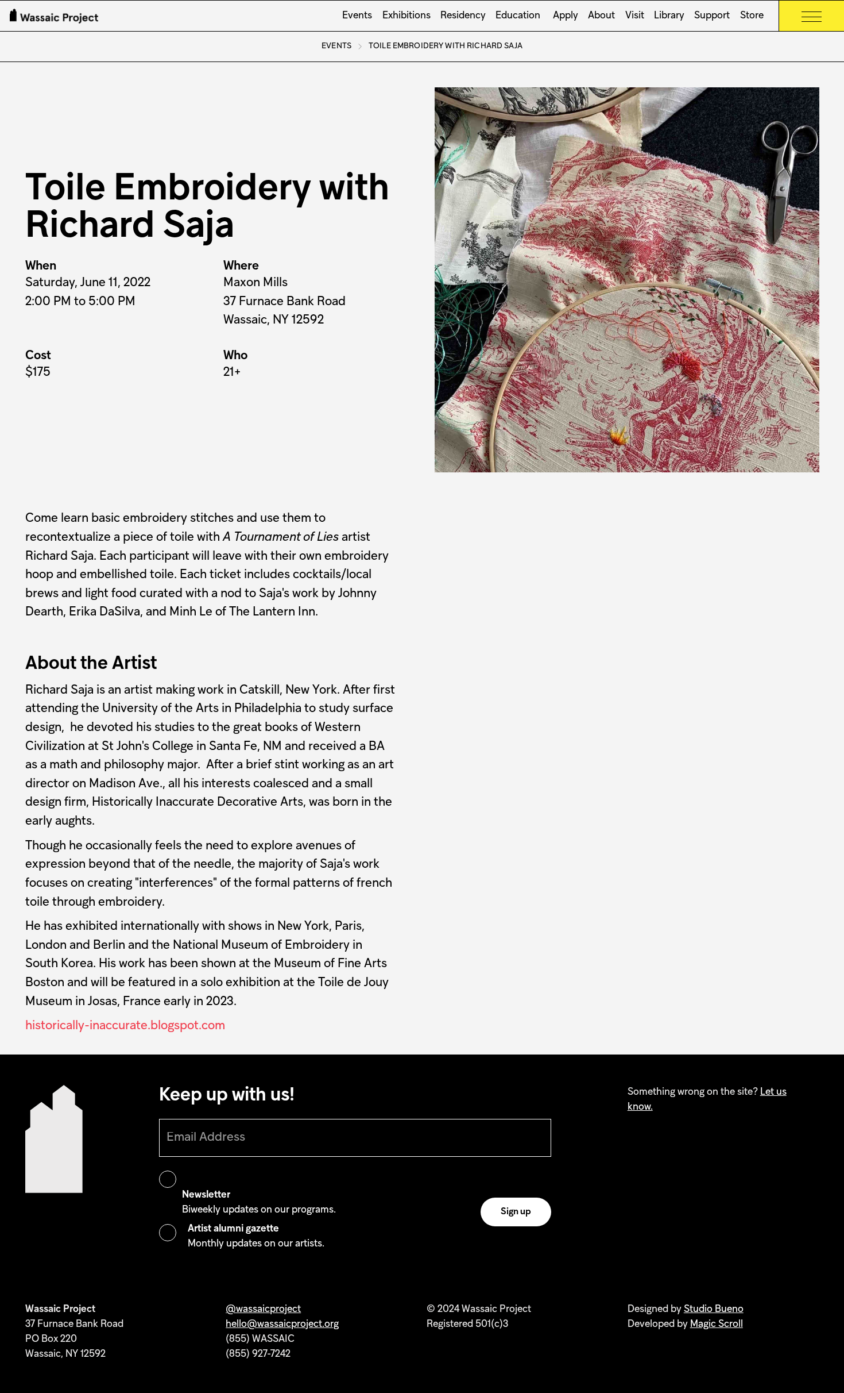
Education (517, 16)
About (601, 16)
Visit (634, 16)
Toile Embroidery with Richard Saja (445, 46)
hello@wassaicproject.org (282, 1324)
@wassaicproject (263, 1309)
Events (357, 16)
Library (669, 16)
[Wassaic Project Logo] (54, 16)
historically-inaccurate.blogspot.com (125, 1026)
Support (712, 16)
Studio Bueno (714, 1309)
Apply (564, 16)
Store (752, 16)
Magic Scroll (716, 1324)
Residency (463, 16)
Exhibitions (406, 16)
